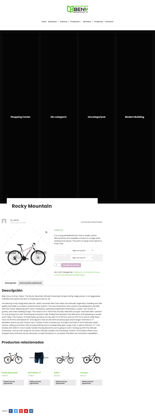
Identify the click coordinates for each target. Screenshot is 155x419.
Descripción (10, 283)
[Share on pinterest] (26, 411)
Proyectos (98, 21)
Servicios (87, 21)
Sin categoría (58, 116)
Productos (75, 21)
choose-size (60, 255)
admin (16, 220)
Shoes (82, 275)
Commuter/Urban (91, 272)
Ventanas (52, 21)
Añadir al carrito (71, 265)
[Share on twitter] (16, 411)
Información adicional (30, 283)
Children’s (77, 272)
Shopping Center (20, 116)
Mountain (69, 275)
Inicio (44, 21)
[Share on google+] (21, 411)
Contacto (109, 21)
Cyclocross (59, 275)
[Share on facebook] (11, 411)
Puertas (63, 21)
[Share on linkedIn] (31, 411)
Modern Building (134, 116)
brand (57, 248)
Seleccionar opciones (9, 382)
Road (76, 275)
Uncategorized (96, 116)
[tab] (10, 283)
